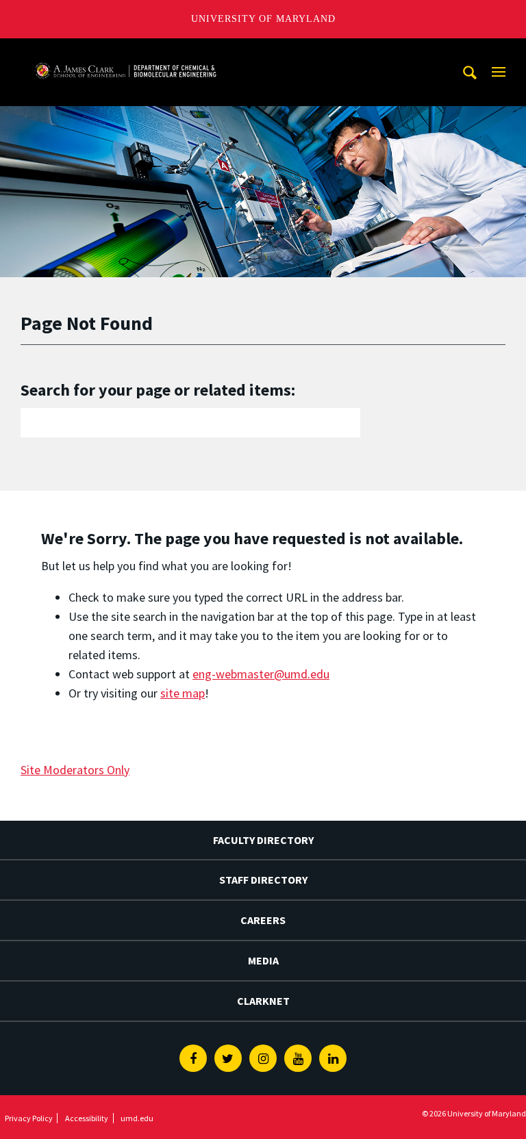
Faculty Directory (263, 840)
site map (182, 693)
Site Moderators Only (75, 770)
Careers (263, 920)
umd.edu (137, 1118)
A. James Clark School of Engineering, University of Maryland (125, 51)
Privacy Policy (29, 1118)
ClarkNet (263, 1001)
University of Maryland (263, 19)
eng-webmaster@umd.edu (260, 674)
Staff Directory (263, 879)
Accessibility (86, 1118)
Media (263, 960)
